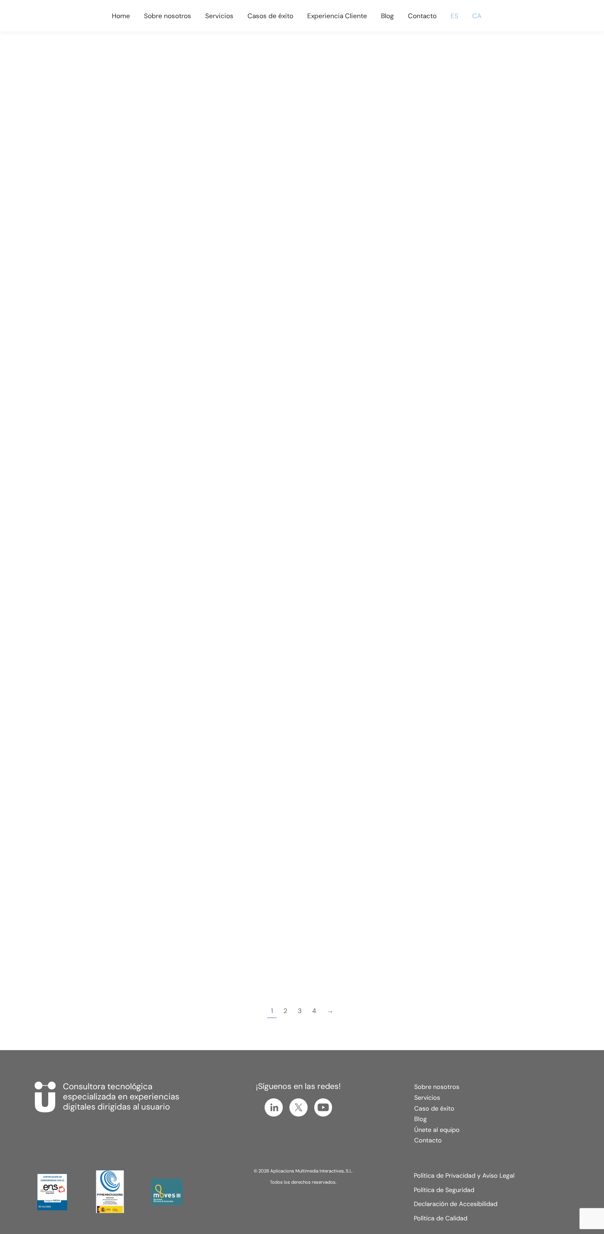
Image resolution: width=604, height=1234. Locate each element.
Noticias (338, 202)
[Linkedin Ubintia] (274, 1107)
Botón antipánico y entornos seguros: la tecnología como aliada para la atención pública (151, 171)
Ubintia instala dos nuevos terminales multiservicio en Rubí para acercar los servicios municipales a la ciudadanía (300, 175)
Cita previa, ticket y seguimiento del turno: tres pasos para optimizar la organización (300, 414)
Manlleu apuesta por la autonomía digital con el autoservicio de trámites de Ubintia (292, 652)
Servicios (427, 1097)
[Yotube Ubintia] (323, 1107)
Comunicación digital (442, 193)
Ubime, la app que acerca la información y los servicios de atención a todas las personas (150, 414)
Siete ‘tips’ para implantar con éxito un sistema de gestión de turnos (442, 171)
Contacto (428, 1140)
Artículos (106, 193)
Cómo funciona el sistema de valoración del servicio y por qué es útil (446, 414)
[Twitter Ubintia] (298, 1107)
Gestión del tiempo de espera (164, 193)
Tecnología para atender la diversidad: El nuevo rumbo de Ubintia (441, 647)
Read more (119, 265)
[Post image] (156, 104)
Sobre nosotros (436, 1087)
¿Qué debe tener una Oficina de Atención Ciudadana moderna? (153, 643)
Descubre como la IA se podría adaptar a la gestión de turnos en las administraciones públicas (156, 889)
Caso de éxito (434, 1108)
